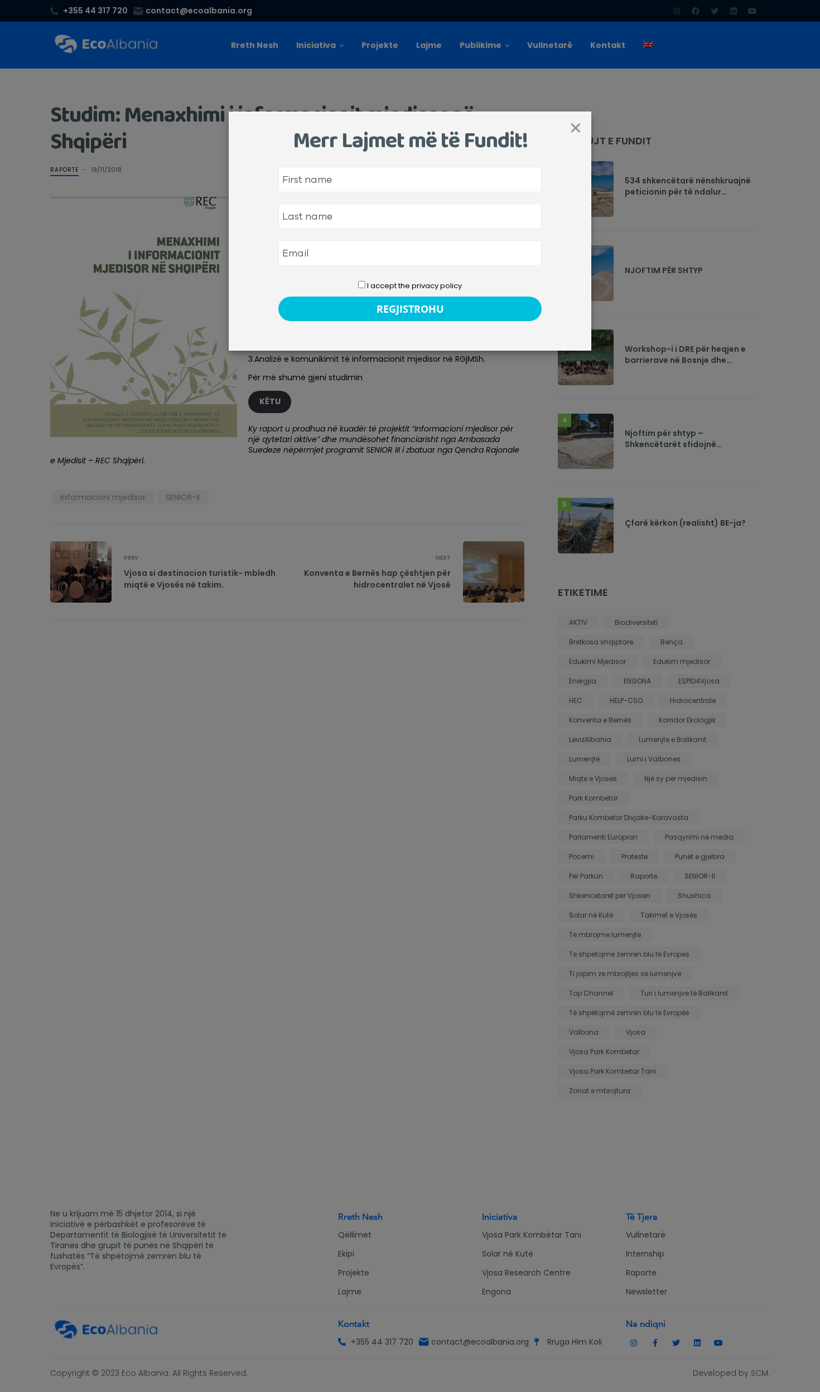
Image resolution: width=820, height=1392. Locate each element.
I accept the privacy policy (413, 285)
